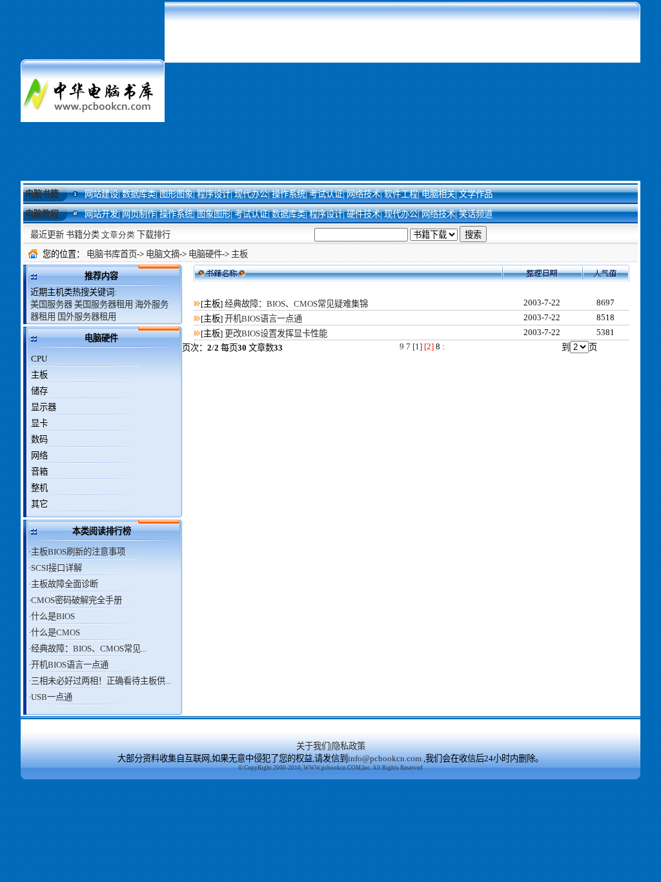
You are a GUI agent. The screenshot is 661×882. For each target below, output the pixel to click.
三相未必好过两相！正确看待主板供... (101, 681)
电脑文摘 (162, 254)
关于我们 (313, 746)
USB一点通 (51, 697)
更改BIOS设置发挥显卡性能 (276, 333)
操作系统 (288, 194)
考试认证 (326, 194)
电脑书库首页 (111, 254)
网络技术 (363, 194)
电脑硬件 (205, 254)
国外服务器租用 (86, 317)
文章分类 (118, 235)
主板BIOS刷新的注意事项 (78, 552)
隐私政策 (348, 746)
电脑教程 (42, 214)
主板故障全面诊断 (64, 584)
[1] (417, 346)
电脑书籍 (42, 194)
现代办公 (251, 194)
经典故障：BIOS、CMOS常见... (89, 648)
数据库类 (139, 194)
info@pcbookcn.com (385, 758)
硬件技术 (363, 214)
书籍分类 (82, 235)
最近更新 (47, 235)
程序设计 (213, 194)
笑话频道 (476, 214)
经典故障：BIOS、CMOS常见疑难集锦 (296, 304)
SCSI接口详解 (56, 568)
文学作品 (476, 194)
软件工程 (401, 194)
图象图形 (213, 214)
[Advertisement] (402, 90)
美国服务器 (51, 304)
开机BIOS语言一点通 (69, 665)
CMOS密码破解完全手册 (76, 600)
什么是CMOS (55, 632)
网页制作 (139, 214)
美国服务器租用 (103, 304)
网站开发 (101, 214)
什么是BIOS (53, 616)
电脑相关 (438, 194)
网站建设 (101, 194)
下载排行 (153, 235)
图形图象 (176, 194)
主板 (239, 254)
